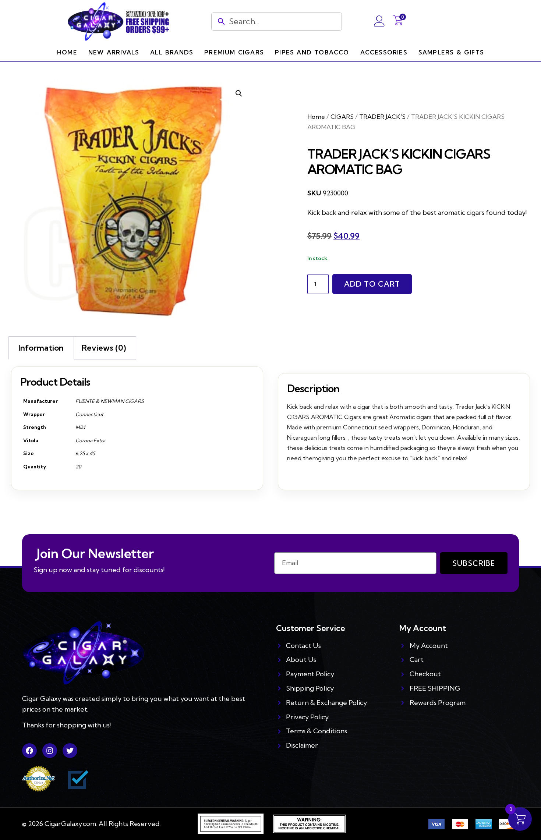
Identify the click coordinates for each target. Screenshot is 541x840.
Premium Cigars (234, 52)
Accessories (383, 52)
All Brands (171, 52)
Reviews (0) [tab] (104, 348)
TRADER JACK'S (382, 116)
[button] (238, 93)
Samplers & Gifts (451, 52)
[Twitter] (70, 750)
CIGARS (342, 116)
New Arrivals (113, 52)
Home (67, 52)
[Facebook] (29, 750)
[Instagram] (49, 750)
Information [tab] (41, 348)
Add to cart (372, 283)
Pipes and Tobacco (312, 52)
